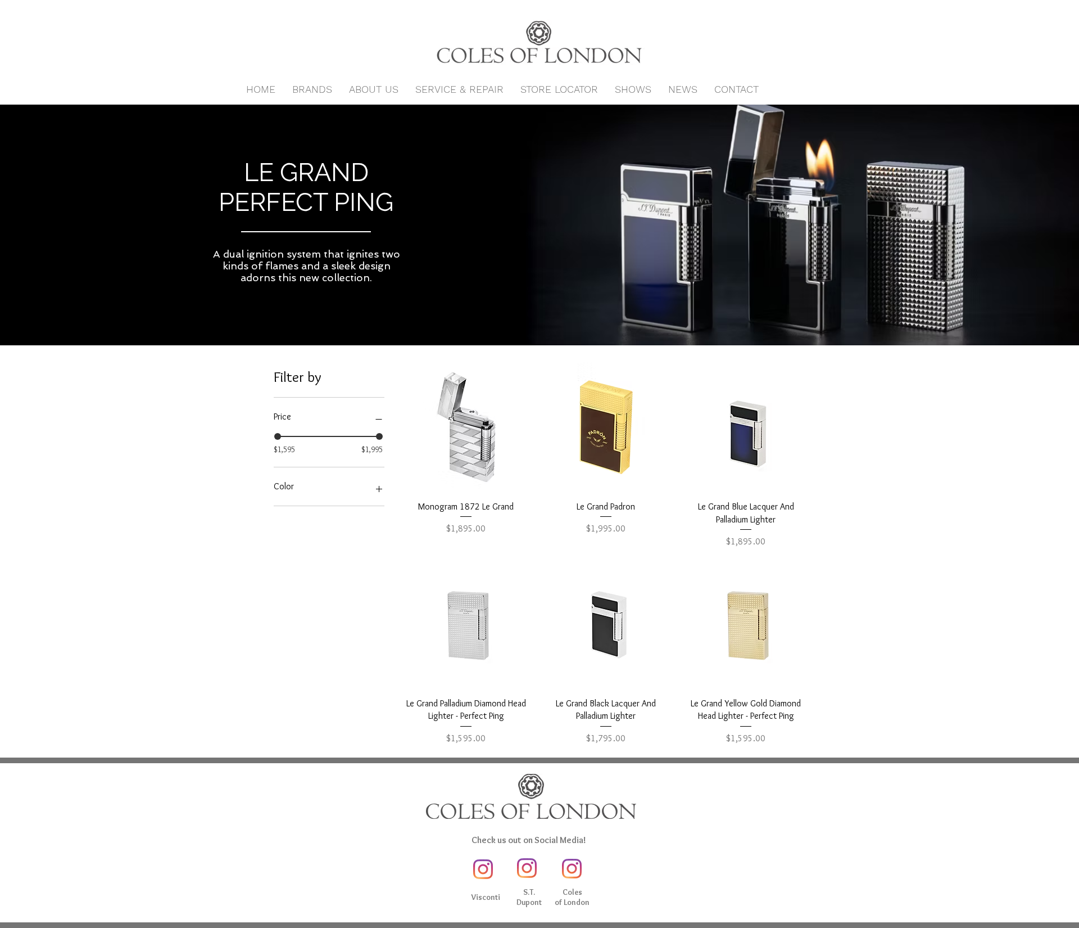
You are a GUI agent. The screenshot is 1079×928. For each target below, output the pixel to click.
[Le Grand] (539, 317)
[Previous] (61, 225)
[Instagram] (483, 869)
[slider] (277, 436)
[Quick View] (466, 427)
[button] (312, 89)
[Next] (1017, 225)
